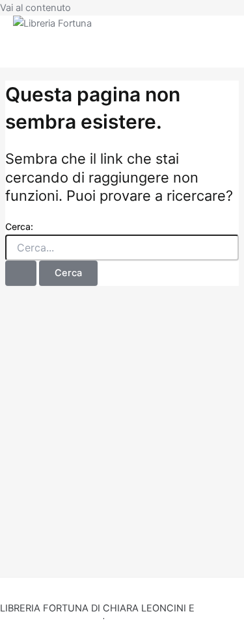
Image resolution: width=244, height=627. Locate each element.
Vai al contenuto (35, 8)
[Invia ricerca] (20, 273)
